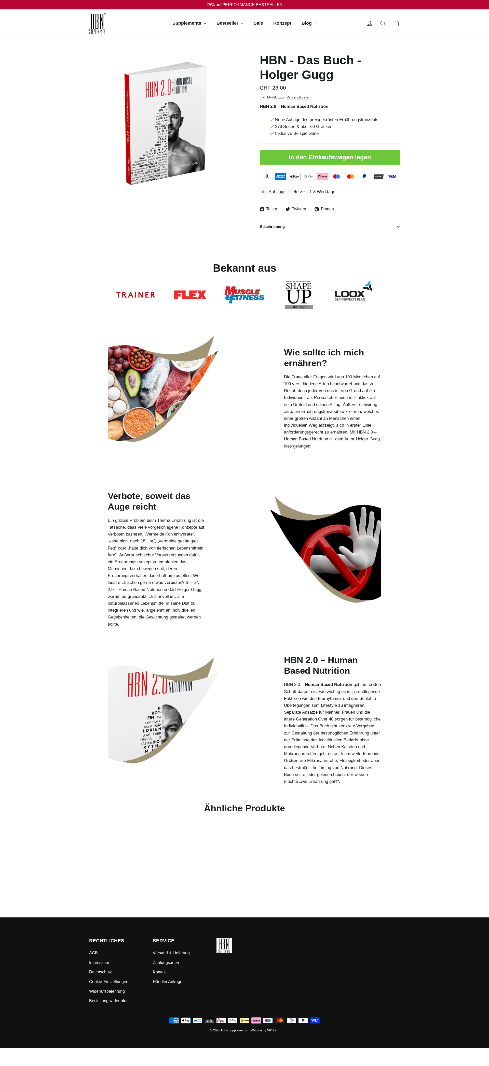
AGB (93, 953)
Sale (258, 23)
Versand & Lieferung (171, 953)
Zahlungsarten (166, 962)
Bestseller (228, 23)
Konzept (282, 23)
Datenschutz (100, 972)
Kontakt (160, 972)
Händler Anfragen (169, 981)
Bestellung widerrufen (109, 1001)
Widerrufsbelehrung (107, 991)
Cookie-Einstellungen (108, 981)
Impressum (99, 962)
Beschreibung (272, 226)
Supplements (187, 23)
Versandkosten (298, 97)
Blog (307, 23)
